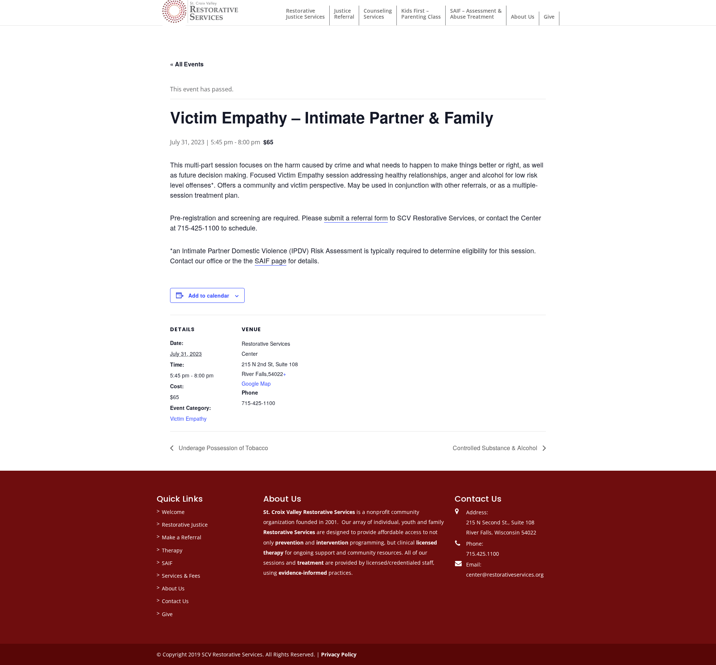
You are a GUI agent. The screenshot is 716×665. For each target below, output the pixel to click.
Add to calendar (208, 295)
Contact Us (175, 601)
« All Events (187, 64)
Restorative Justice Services (305, 13)
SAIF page (270, 260)
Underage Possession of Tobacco (222, 447)
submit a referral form (356, 217)
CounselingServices (378, 13)
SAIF (167, 563)
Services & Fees (181, 575)
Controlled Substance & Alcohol (496, 447)
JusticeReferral (344, 13)
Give (549, 16)
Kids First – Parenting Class (421, 13)
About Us (522, 16)
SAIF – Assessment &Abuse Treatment (476, 13)
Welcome (173, 511)
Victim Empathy (188, 418)
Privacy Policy (339, 654)
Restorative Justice (185, 524)
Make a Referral (181, 537)
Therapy (172, 550)
